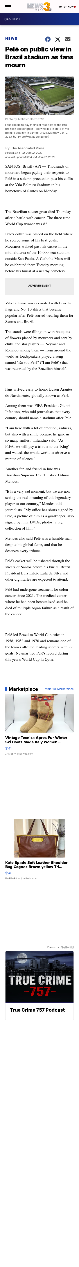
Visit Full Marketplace (59, 689)
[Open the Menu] (7, 6)
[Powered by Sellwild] (67, 947)
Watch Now (66, 6)
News (11, 38)
